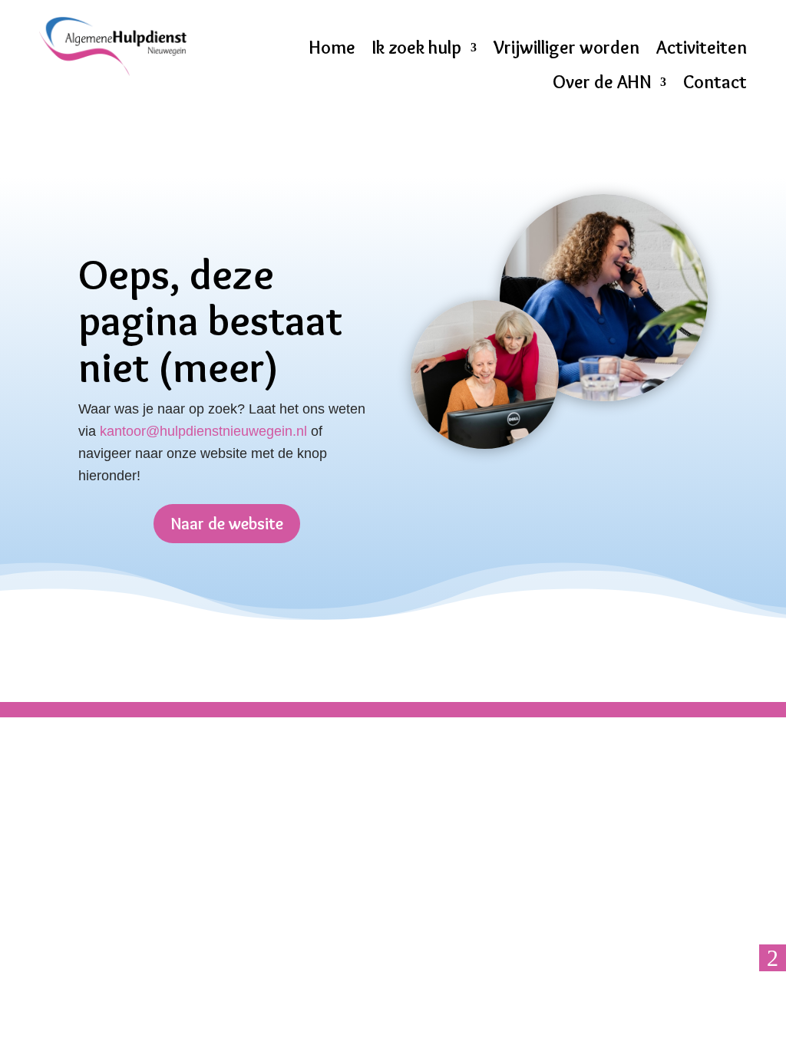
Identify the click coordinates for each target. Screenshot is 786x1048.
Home (332, 47)
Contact (715, 82)
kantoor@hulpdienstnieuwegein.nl (203, 431)
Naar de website (226, 523)
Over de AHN (602, 82)
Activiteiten (701, 47)
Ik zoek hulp (416, 47)
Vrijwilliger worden (566, 47)
